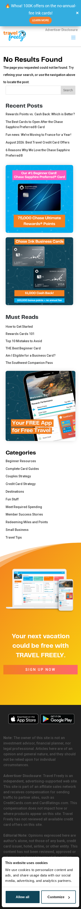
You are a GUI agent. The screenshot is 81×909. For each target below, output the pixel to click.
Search (68, 90)
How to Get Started (19, 326)
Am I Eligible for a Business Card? (31, 355)
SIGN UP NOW (40, 669)
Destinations (15, 491)
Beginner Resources (21, 461)
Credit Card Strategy (21, 484)
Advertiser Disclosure (61, 30)
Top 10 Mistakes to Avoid (24, 341)
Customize (55, 897)
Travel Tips (14, 537)
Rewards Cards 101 (20, 334)
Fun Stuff (12, 499)
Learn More (40, 20)
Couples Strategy (18, 476)
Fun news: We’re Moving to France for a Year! (38, 135)
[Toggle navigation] (73, 37)
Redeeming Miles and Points (27, 522)
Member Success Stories (24, 514)
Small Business (17, 530)
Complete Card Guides (22, 469)
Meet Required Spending (24, 507)
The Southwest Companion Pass (29, 363)
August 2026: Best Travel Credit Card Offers (38, 142)
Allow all (22, 897)
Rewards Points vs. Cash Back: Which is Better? (40, 114)
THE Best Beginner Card (23, 348)
